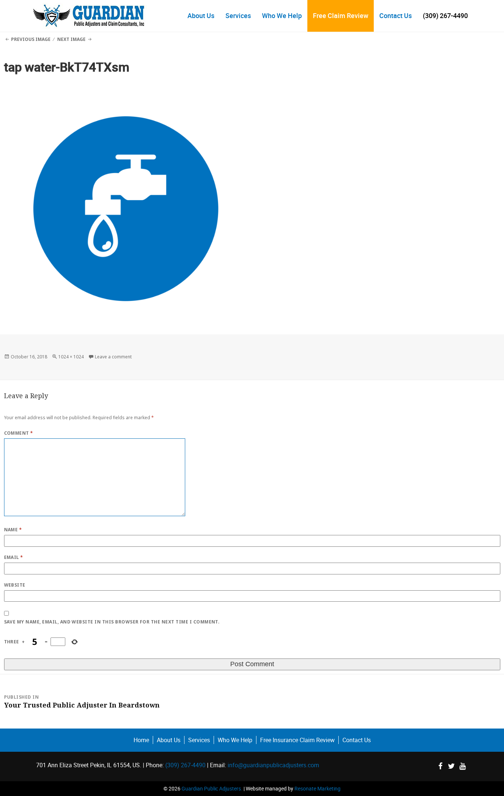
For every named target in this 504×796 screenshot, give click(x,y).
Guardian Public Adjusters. (212, 788)
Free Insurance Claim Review (297, 740)
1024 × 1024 (71, 357)
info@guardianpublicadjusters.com (273, 765)
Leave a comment (113, 357)
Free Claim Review (340, 15)
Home (141, 740)
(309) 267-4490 (445, 15)
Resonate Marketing (317, 788)
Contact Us (395, 15)
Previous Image (31, 39)
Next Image (71, 39)
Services (238, 15)
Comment (18, 433)
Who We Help (282, 15)
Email (13, 557)
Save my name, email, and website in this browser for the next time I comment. (112, 622)
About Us (200, 15)
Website (14, 585)
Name (13, 529)
